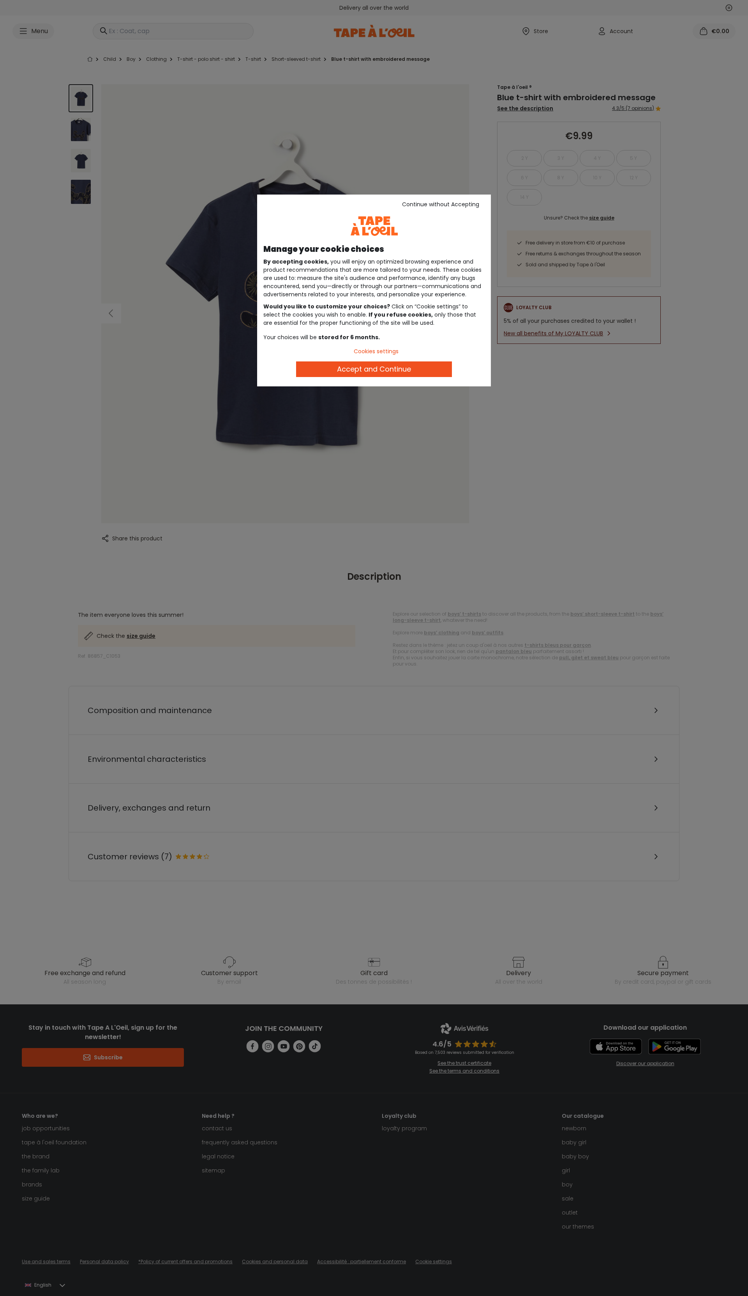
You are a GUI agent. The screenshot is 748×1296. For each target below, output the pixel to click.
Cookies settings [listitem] (376, 351)
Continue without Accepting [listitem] (440, 204)
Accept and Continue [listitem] (374, 369)
